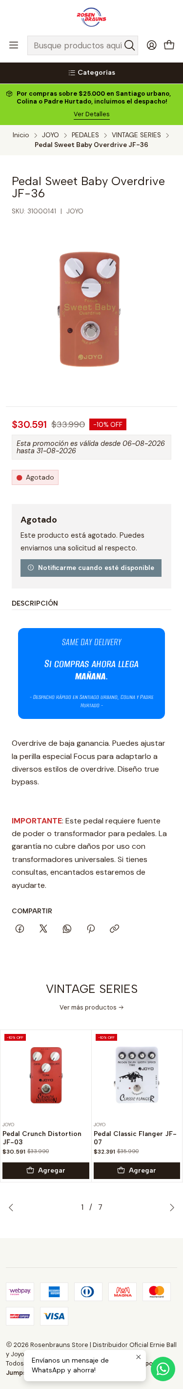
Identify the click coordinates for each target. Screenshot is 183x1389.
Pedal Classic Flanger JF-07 (135, 1138)
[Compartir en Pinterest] (90, 929)
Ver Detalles (92, 114)
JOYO (50, 135)
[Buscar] (130, 45)
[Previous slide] (13, 1207)
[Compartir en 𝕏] (43, 929)
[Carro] (169, 46)
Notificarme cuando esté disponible (96, 567)
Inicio (21, 135)
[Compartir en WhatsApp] (67, 929)
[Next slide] (170, 1207)
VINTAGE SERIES (136, 135)
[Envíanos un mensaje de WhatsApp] (163, 1369)
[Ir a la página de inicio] (91, 17)
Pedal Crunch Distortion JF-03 (41, 1138)
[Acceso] (152, 45)
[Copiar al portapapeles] (114, 929)
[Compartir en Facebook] (20, 929)
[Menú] (13, 45)
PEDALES (85, 135)
